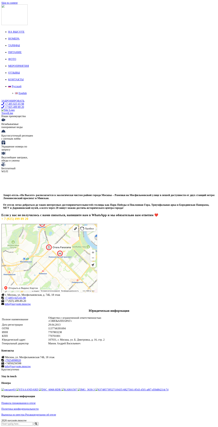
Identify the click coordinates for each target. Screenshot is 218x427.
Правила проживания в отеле (18, 403)
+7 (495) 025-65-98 (15, 297)
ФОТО (12, 59)
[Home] (8, 110)
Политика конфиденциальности (20, 408)
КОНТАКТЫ (16, 79)
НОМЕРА (14, 38)
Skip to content (9, 2)
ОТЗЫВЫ (14, 72)
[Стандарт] (27, 389)
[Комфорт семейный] (131, 389)
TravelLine (7, 113)
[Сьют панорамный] (50, 389)
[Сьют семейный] (69, 389)
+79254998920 (12, 360)
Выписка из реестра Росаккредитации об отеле (28, 414)
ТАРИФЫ (14, 45)
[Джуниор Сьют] (8, 389)
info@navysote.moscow (18, 304)
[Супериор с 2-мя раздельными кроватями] (86, 389)
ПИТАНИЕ (15, 52)
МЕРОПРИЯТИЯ (18, 65)
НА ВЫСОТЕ (16, 31)
